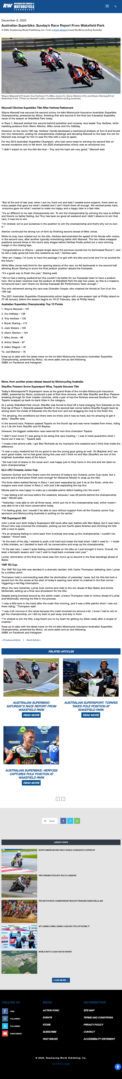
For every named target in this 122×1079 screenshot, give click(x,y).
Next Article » (34, 639)
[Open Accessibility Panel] (118, 1067)
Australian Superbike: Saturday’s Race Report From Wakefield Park (31, 706)
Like (37, 1011)
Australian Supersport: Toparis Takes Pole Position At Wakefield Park (90, 706)
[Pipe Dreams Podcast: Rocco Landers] (19, 886)
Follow (35, 1019)
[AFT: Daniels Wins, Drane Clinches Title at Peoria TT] (19, 936)
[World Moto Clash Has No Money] (19, 962)
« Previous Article (10, 639)
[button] (107, 6)
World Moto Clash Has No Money (55, 952)
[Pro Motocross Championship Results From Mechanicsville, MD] (19, 911)
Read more (31, 715)
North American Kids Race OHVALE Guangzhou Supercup (67, 850)
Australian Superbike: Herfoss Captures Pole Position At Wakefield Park (31, 774)
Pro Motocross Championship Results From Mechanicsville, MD (71, 901)
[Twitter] (70, 821)
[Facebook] (63, 821)
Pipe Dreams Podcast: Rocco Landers (57, 875)
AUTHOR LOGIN (61, 1063)
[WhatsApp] (77, 821)
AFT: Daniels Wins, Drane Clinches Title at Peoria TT (64, 926)
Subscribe (34, 1034)
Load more (60, 980)
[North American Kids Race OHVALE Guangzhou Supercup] (19, 860)
